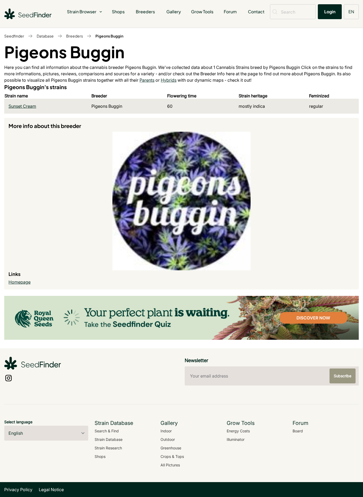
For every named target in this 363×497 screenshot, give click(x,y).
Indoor (166, 431)
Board (298, 431)
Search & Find (107, 431)
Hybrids (168, 80)
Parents (147, 80)
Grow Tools (202, 11)
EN (351, 11)
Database (45, 36)
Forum (230, 11)
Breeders (145, 11)
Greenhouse (171, 448)
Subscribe (342, 376)
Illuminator (235, 439)
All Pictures (170, 465)
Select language (18, 422)
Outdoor (168, 439)
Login (329, 11)
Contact (256, 11)
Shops (118, 11)
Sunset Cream (22, 106)
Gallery (173, 11)
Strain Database (109, 439)
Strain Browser (81, 11)
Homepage (20, 282)
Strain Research (108, 448)
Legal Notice (51, 489)
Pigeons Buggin (109, 36)
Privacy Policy (18, 489)
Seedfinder (14, 36)
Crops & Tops (172, 456)
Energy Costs (238, 431)
